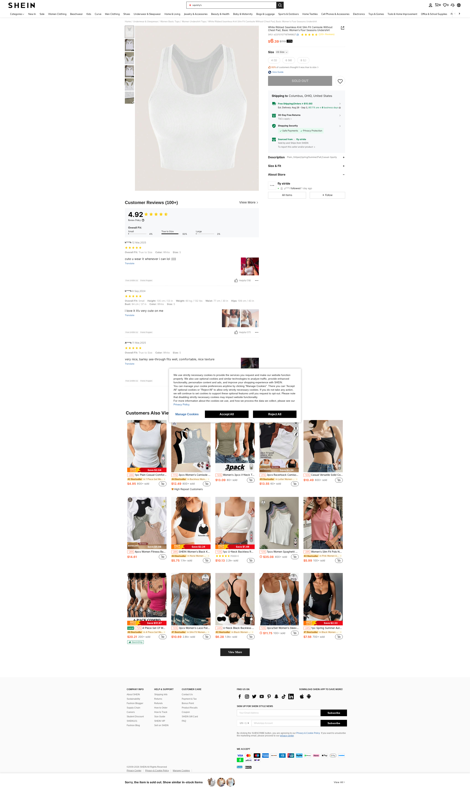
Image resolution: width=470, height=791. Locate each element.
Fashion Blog (133, 725)
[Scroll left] (455, 13)
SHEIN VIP (159, 721)
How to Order (160, 707)
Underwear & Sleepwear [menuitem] (147, 14)
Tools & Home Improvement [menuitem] (402, 14)
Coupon (186, 712)
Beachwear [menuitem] (76, 14)
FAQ (184, 721)
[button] (452, 5)
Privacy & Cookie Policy (308, 733)
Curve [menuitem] (98, 14)
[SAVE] (340, 81)
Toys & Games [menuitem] (376, 14)
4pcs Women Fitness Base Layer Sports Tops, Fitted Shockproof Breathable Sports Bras (147, 551)
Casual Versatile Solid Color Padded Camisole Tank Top (323, 474)
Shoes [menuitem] (126, 14)
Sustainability (133, 699)
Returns (158, 699)
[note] (147, 470)
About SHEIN (133, 694)
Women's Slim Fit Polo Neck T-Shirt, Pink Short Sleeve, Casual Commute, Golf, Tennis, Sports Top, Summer (323, 551)
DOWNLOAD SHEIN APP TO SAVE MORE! (321, 689)
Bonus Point (188, 703)
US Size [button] (280, 52)
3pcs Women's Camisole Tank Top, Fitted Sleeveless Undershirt (191, 474)
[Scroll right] (459, 13)
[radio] (274, 60)
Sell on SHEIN (161, 725)
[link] (438, 5)
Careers (131, 712)
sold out (300, 81)
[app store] (301, 698)
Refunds (158, 703)
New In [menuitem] (32, 14)
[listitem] (147, 455)
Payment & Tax (189, 699)
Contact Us (187, 694)
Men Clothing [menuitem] (112, 14)
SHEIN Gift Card (190, 716)
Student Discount (135, 716)
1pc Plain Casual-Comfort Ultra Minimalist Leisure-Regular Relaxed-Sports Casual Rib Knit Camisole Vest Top (147, 474)
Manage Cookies (181, 770)
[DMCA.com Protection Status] (248, 767)
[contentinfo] (292, 757)
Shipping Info (160, 694)
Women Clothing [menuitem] (57, 14)
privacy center (287, 735)
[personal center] (430, 5)
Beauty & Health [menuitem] (220, 14)
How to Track (160, 712)
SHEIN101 (132, 721)
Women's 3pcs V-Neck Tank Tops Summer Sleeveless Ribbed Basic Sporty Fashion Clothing (235, 474)
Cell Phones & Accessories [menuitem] (335, 14)
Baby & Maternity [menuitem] (243, 14)
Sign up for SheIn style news (255, 706)
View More (235, 652)
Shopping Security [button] (288, 126)
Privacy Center (134, 770)
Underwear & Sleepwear (145, 21)
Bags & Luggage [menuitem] (265, 14)
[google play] (308, 698)
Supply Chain (133, 707)
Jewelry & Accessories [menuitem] (195, 14)
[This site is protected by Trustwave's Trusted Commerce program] (239, 767)
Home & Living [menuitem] (172, 14)
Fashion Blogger (135, 703)
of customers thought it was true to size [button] (294, 67)
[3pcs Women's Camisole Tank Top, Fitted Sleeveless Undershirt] (191, 446)
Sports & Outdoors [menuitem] (288, 14)
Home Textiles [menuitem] (310, 14)
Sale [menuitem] (42, 14)
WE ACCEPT (243, 749)
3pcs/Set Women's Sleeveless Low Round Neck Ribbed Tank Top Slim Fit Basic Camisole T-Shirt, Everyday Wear (279, 627)
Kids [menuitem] (88, 14)
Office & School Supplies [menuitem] (434, 14)
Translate (129, 263)
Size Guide (159, 716)
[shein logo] (21, 5)
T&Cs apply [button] (284, 118)
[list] (266, 696)
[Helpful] (236, 280)
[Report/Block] (256, 280)
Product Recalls (190, 707)
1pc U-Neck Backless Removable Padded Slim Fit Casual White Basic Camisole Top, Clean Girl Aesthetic (235, 551)
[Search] (280, 5)
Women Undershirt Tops (194, 21)
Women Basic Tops (170, 21)
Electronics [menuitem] (359, 14)
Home (128, 21)
